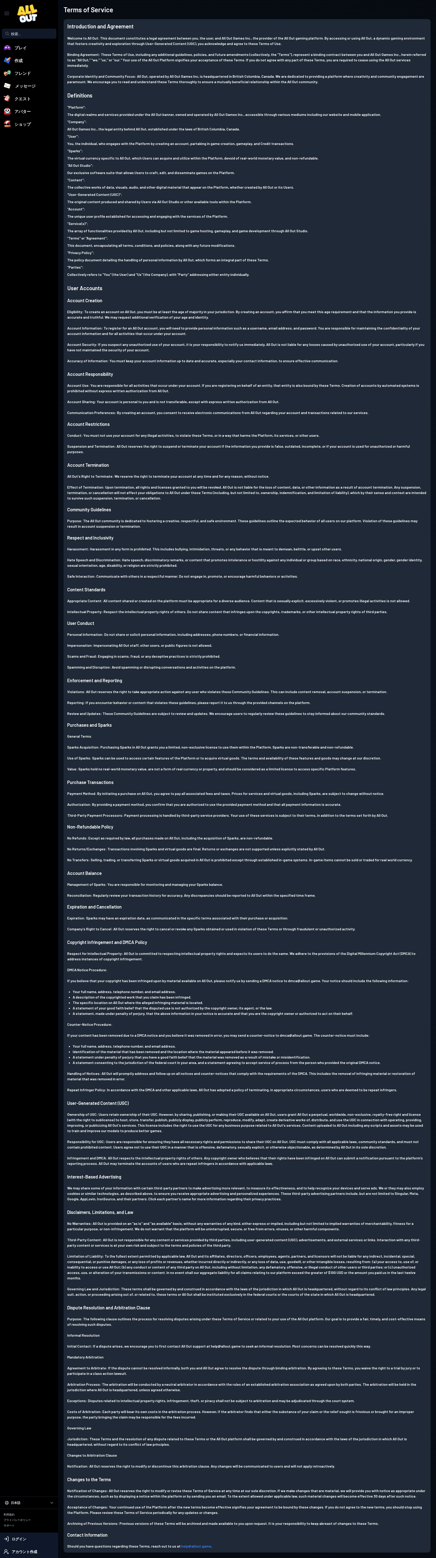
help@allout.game (196, 1546)
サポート (9, 1525)
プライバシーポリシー (17, 1519)
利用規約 (9, 1514)
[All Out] (25, 13)
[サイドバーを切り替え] (7, 13)
